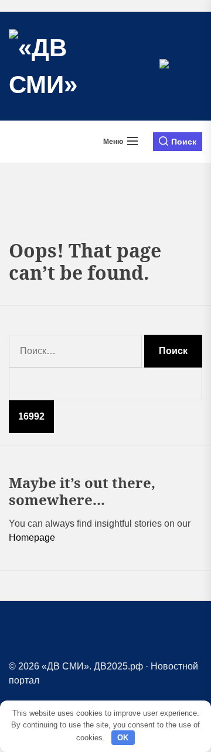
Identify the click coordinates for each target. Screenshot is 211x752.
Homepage (32, 537)
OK (122, 737)
